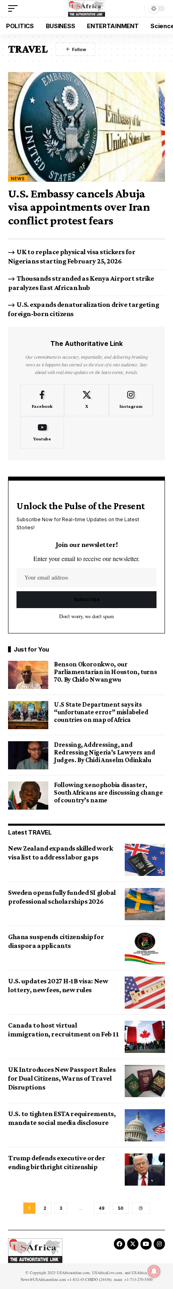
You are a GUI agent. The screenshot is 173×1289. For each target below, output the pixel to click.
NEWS (18, 178)
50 (121, 1208)
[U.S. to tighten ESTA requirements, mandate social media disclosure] (145, 1125)
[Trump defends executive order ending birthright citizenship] (145, 1169)
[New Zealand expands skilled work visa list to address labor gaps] (145, 860)
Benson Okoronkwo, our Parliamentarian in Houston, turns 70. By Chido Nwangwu (105, 671)
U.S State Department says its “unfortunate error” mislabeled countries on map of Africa (101, 712)
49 (102, 1208)
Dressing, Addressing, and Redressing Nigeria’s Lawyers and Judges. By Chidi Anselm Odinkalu (104, 752)
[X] (86, 400)
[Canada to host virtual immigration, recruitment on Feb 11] (145, 1037)
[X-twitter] (132, 1244)
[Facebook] (42, 400)
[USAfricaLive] (86, 8)
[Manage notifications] (154, 1271)
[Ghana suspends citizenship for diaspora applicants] (145, 948)
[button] (15, 8)
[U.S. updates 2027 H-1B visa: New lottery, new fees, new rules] (145, 993)
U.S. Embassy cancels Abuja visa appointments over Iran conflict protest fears (79, 207)
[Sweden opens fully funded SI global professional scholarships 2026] (145, 904)
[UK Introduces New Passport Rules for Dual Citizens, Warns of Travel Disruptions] (145, 1081)
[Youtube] (42, 433)
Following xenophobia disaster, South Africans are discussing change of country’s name (108, 792)
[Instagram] (131, 400)
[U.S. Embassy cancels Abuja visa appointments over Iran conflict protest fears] (86, 127)
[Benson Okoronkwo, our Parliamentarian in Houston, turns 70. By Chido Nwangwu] (28, 675)
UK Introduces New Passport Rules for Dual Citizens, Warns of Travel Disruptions (61, 1078)
